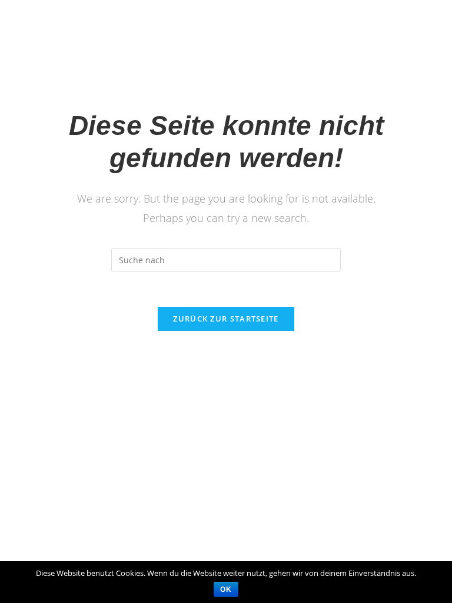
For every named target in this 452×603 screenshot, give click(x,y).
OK (226, 589)
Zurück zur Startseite (225, 318)
